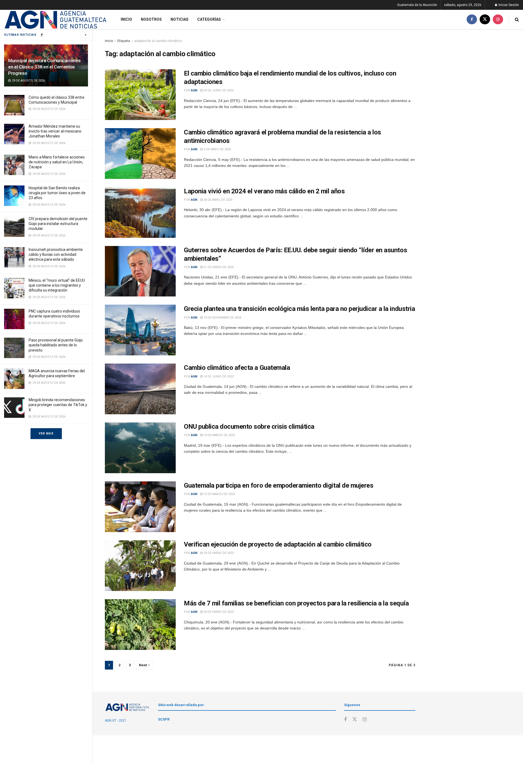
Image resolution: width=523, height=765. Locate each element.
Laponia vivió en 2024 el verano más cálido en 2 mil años (264, 191)
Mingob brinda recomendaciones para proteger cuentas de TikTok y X (58, 405)
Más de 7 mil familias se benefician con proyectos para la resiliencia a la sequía (296, 603)
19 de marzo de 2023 (219, 435)
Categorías (209, 19)
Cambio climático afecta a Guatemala (237, 367)
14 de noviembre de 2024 (222, 317)
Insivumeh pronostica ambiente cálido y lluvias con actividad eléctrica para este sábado (56, 254)
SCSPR (163, 719)
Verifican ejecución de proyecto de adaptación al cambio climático (278, 544)
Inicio (126, 19)
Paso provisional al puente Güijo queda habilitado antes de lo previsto (56, 345)
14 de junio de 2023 (218, 376)
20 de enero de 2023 (218, 612)
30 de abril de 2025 (217, 200)
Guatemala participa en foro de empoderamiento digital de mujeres (278, 485)
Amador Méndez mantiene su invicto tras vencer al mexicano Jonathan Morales (55, 131)
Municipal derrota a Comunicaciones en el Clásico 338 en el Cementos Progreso (44, 67)
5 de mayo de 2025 (217, 149)
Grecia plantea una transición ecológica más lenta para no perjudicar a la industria (299, 309)
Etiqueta (123, 41)
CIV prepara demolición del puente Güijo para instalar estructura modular (58, 224)
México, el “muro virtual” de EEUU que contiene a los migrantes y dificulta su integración (57, 285)
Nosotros (151, 19)
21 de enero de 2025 (218, 267)
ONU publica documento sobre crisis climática (249, 426)
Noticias (179, 19)
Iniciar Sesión (508, 5)
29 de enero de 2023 (218, 553)
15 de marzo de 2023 (219, 494)
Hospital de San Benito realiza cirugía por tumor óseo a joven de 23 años (57, 193)
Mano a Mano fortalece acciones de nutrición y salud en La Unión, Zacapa (57, 162)
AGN (194, 90)
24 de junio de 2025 (218, 90)
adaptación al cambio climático (158, 41)
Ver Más (46, 433)
